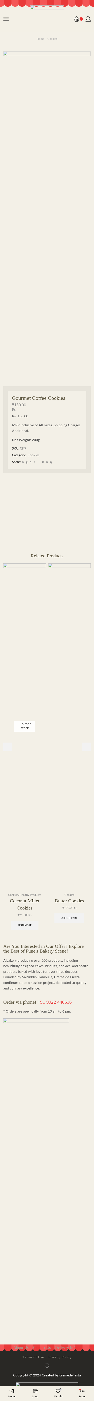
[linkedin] (43, 462)
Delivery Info (66, 1347)
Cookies (52, 39)
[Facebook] (27, 462)
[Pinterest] (35, 462)
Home (40, 39)
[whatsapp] (47, 462)
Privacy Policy (59, 1357)
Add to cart (69, 918)
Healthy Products (30, 895)
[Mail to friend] (39, 462)
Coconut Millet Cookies (24, 904)
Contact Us (42, 1347)
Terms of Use (33, 1357)
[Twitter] (23, 462)
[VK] (31, 462)
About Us (21, 1347)
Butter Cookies (69, 900)
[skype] (50, 462)
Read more (24, 925)
